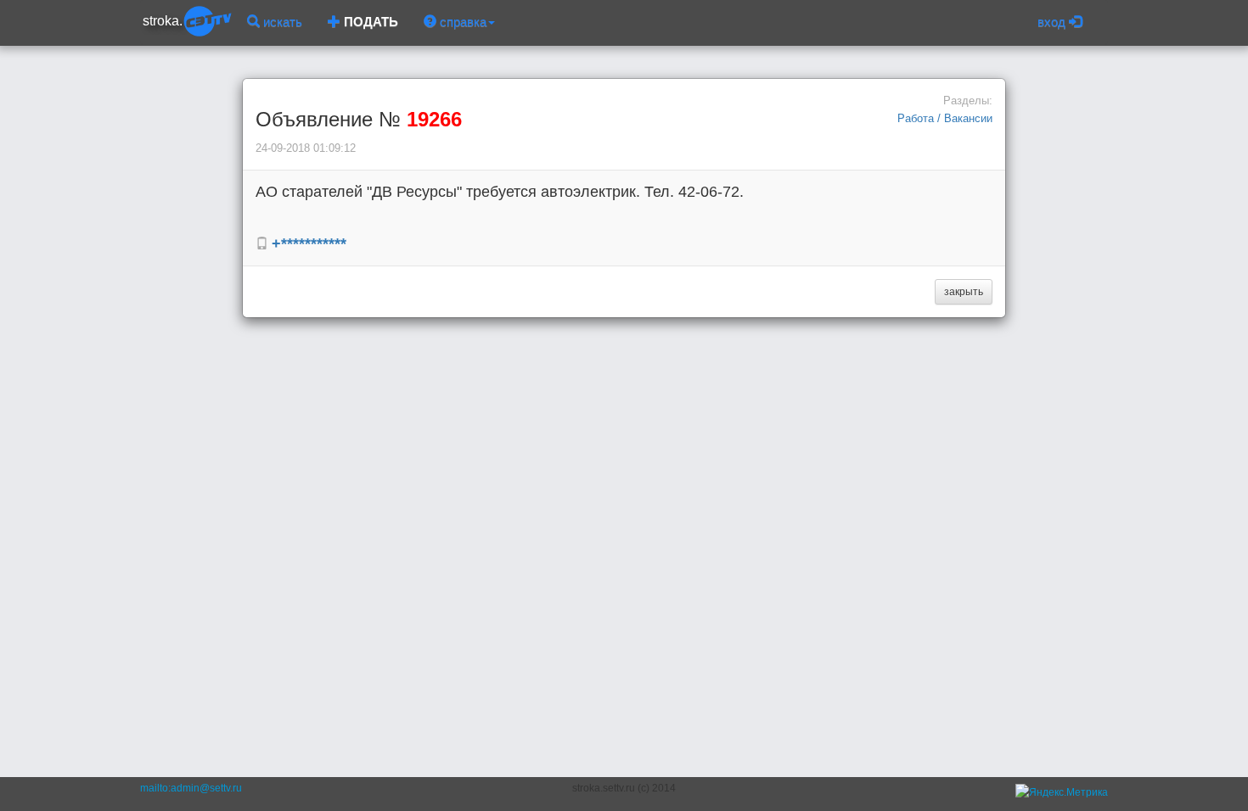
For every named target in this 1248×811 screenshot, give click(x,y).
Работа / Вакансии (944, 118)
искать (281, 21)
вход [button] (1053, 21)
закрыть (963, 292)
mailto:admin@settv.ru (191, 788)
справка (461, 21)
